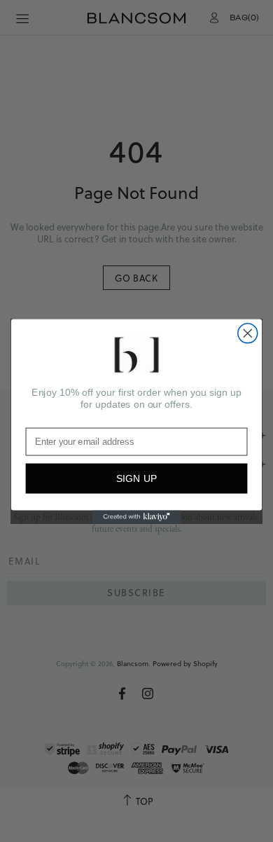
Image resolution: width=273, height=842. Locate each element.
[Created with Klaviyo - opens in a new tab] (136, 516)
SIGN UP (137, 478)
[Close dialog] (248, 333)
